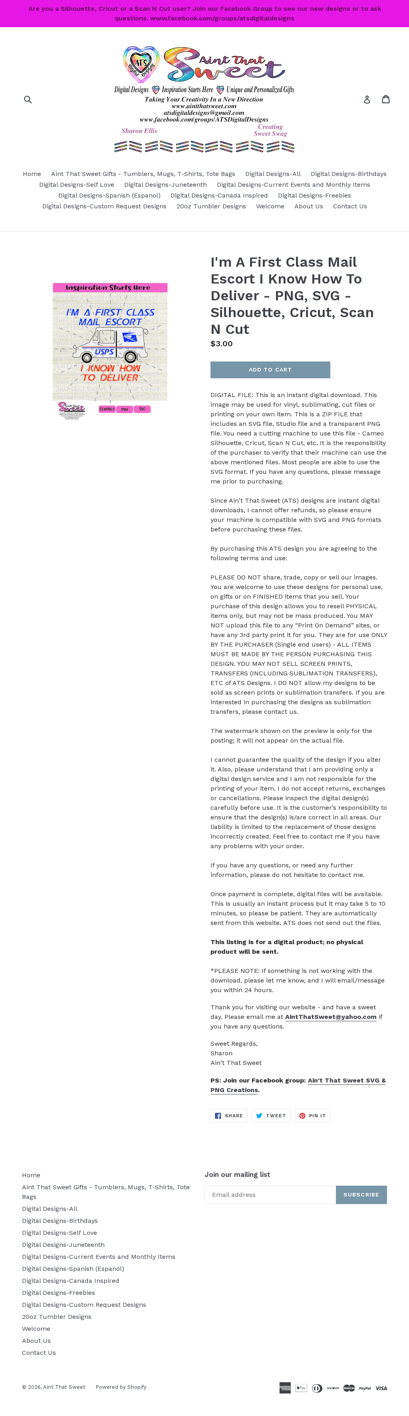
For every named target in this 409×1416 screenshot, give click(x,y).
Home (32, 174)
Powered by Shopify (121, 1387)
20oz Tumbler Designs (211, 206)
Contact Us (350, 206)
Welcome (270, 206)
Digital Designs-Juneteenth (165, 184)
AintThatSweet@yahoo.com (331, 1017)
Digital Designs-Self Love (76, 184)
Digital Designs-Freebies (314, 195)
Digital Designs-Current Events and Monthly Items (293, 184)
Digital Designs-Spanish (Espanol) (109, 195)
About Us (308, 206)
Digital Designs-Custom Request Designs (104, 206)
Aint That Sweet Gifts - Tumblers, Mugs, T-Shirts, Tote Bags (143, 174)
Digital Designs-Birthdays (349, 174)
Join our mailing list (237, 1174)
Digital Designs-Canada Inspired (219, 195)
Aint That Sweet (64, 1387)
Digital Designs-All (273, 174)
